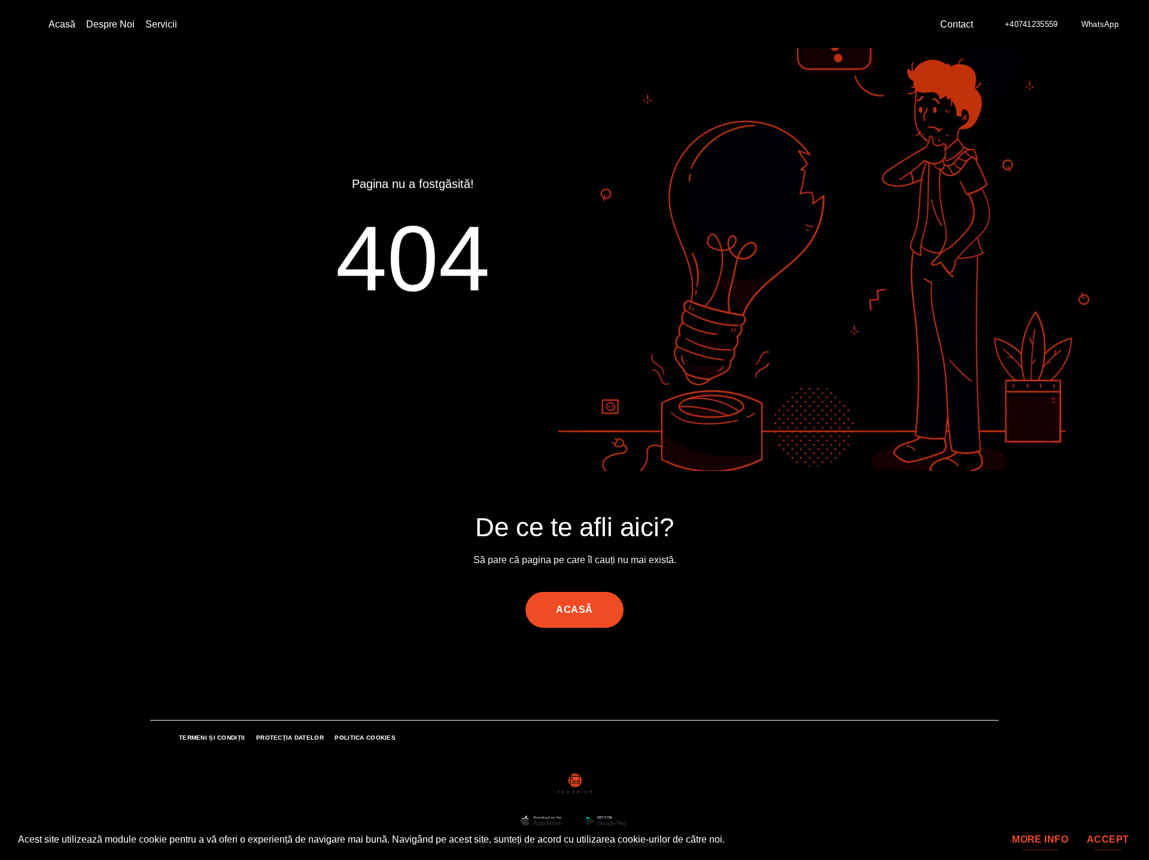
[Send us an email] (567, 663)
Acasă (61, 24)
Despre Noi (110, 24)
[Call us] (581, 663)
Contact (956, 24)
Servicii (161, 24)
